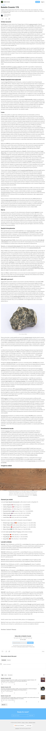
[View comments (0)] (6, 19)
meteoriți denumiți (16, 286)
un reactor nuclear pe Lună (10, 200)
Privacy (23, 722)
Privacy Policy (32, 646)
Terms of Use (28, 645)
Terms (26, 722)
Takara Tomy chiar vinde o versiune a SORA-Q (16, 148)
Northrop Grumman (20, 381)
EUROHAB (7, 158)
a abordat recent (10, 362)
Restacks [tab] (9, 660)
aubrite (21, 286)
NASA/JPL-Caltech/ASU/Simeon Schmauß (27, 495)
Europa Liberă (19, 458)
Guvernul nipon (4, 415)
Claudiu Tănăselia (11, 682)
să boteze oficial (35, 267)
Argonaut (29, 161)
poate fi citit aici (32, 461)
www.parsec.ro (31, 619)
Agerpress (7, 431)
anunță (5, 398)
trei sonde (23, 232)
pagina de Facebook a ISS (34, 248)
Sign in (42, 2)
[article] (23, 681)
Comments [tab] (4, 660)
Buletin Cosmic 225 (6, 687)
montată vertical (28, 337)
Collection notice (32, 722)
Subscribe (38, 1)
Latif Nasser (11, 262)
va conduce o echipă (16, 67)
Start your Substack (20, 725)
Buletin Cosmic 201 (6, 695)
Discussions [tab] (10, 675)
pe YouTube (3, 462)
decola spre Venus (31, 231)
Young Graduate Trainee (31, 455)
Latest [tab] (5, 675)
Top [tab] (2, 675)
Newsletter (3, 629)
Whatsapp (14, 629)
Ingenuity (36, 215)
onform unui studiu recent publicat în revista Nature (13, 276)
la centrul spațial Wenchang (27, 170)
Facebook (9, 629)
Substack (17, 728)
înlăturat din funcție (16, 360)
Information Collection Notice (22, 646)
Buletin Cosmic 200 (6, 678)
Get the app (28, 725)
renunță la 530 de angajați (21, 389)
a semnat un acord (33, 24)
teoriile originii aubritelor (19, 296)
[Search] (44, 675)
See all (3, 704)
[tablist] (6, 660)
